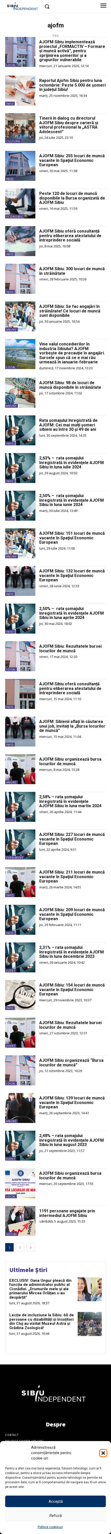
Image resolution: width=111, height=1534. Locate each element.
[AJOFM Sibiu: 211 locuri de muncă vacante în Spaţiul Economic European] (20, 882)
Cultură (13, 141)
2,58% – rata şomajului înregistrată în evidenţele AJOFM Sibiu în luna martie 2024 (70, 801)
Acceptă (56, 1501)
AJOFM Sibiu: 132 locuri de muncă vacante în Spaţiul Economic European (72, 575)
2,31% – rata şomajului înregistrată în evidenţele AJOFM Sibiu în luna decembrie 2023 (71, 952)
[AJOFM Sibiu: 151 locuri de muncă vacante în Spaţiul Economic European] (20, 543)
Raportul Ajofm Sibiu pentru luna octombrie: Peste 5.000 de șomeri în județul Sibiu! (72, 85)
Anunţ (11, 329)
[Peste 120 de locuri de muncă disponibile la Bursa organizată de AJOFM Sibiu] (20, 203)
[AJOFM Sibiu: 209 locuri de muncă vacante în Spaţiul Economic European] (20, 920)
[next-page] (30, 1247)
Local (11, 65)
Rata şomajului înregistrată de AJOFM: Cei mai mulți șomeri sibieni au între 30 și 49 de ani (68, 425)
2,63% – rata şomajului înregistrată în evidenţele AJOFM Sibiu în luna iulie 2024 (72, 462)
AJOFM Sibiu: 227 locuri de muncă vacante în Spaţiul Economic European (72, 839)
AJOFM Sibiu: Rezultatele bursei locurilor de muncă (70, 648)
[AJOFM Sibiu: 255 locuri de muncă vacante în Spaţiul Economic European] (20, 166)
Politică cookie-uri (50, 1527)
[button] (103, 1453)
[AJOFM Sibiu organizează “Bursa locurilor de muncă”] (20, 1070)
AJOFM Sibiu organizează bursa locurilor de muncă (70, 761)
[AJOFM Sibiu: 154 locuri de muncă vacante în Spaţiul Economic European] (20, 995)
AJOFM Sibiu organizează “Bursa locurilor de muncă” (71, 1062)
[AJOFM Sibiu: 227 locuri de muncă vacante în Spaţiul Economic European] (20, 844)
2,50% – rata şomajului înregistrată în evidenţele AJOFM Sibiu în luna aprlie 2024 (72, 613)
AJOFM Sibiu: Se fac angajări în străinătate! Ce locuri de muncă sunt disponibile (69, 311)
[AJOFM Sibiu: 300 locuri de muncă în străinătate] (20, 279)
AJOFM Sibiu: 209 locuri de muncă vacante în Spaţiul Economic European (72, 914)
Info (10, 104)
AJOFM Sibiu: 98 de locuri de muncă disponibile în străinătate (70, 385)
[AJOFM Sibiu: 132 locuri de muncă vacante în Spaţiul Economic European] (20, 581)
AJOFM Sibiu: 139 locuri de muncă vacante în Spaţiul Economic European (72, 1102)
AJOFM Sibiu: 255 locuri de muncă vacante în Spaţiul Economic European (72, 160)
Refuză (56, 1515)
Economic (14, 216)
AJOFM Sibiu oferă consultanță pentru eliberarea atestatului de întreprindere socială (70, 236)
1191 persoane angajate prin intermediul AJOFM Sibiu (67, 1213)
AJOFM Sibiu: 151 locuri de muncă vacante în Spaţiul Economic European (72, 538)
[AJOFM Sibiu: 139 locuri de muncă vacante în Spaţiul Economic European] (20, 1108)
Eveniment (14, 857)
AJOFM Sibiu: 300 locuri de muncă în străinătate (72, 271)
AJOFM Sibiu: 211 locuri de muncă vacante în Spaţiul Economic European (72, 877)
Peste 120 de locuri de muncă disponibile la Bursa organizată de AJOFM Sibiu (72, 198)
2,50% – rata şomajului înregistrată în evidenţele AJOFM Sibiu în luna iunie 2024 (72, 500)
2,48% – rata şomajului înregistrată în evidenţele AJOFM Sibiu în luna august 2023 (71, 1140)
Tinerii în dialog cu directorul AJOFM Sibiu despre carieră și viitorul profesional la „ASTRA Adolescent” (68, 125)
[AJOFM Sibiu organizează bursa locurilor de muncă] (20, 769)
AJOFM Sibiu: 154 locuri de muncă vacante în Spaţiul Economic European (72, 989)
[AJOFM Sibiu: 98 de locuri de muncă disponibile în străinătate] (20, 393)
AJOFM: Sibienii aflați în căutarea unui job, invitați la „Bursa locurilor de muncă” (72, 726)
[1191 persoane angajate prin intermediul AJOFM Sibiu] (20, 1221)
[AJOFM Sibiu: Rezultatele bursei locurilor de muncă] (20, 656)
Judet (10, 970)
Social (11, 1234)
